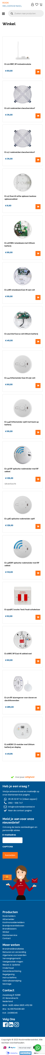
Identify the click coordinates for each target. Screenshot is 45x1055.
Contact (6, 938)
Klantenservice (9, 935)
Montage (6, 983)
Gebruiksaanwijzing (11, 980)
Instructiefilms (9, 977)
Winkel (5, 932)
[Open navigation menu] (3, 14)
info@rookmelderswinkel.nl (21, 806)
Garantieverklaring (11, 971)
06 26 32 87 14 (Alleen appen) (22, 799)
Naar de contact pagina (20, 810)
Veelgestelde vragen (12, 961)
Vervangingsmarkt (11, 958)
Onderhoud (8, 968)
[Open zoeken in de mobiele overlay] (26, 13)
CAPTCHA (7, 846)
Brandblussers (9, 928)
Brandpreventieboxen (13, 925)
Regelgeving (8, 974)
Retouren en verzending (14, 952)
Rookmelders (9, 916)
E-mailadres (9, 834)
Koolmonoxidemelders (13, 922)
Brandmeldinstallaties (13, 948)
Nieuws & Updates (11, 964)
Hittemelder (8, 919)
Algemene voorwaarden (14, 955)
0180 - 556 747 (15, 802)
